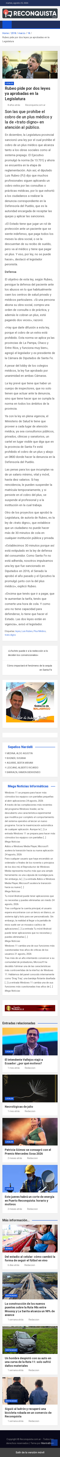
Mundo (9, 1249)
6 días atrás (13, 1265)
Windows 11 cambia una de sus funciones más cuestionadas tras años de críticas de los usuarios (30, 949)
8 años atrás (14, 105)
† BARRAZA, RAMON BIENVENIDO (22, 772)
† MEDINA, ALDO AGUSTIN (19, 753)
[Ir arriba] (54, 1442)
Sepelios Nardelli (20, 747)
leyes (18, 631)
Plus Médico (40, 631)
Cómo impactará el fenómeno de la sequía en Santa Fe (29, 667)
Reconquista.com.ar (35, 105)
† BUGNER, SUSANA (15, 758)
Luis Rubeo (27, 631)
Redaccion (30, 1068)
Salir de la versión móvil (30, 1452)
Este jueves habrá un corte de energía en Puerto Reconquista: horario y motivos (29, 1200)
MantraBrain (47, 1443)
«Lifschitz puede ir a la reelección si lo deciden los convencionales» (28, 653)
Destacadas (11, 1296)
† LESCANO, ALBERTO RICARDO (21, 767)
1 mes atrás (14, 1068)
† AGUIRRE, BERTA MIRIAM (19, 762)
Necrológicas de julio (19, 1106)
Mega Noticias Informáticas (28, 786)
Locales (9, 83)
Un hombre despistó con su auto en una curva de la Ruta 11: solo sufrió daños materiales (28, 1361)
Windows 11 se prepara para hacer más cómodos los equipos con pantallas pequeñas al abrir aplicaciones (29, 796)
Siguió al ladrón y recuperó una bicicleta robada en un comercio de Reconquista (28, 1412)
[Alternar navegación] (16, 24)
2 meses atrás (15, 1158)
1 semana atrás (16, 1319)
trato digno (10, 635)
